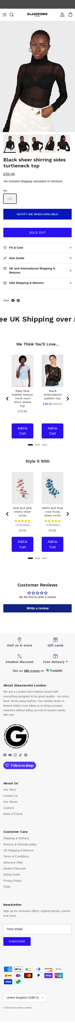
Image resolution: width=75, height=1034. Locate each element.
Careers (8, 808)
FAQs (7, 886)
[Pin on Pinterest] (18, 300)
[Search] (13, 14)
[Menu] (4, 14)
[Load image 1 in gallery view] (37, 76)
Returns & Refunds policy (20, 844)
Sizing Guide (11, 874)
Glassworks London (21, 1007)
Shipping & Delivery (16, 838)
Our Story (9, 789)
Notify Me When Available (37, 214)
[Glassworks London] (37, 15)
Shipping (26, 181)
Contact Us (10, 795)
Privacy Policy (12, 880)
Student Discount (14, 868)
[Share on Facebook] (13, 300)
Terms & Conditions (16, 856)
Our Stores (10, 801)
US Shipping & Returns (18, 850)
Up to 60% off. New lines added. (37, 4)
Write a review (38, 608)
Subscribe (17, 941)
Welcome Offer (13, 862)
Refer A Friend (12, 813)
